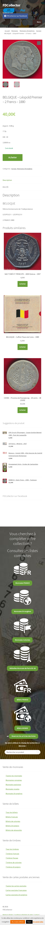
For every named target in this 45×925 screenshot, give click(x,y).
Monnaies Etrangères (22, 611)
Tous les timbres (12, 849)
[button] (39, 43)
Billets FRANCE (22, 699)
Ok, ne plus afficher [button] (18, 922)
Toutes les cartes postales (16, 886)
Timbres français (12, 853)
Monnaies (14, 31)
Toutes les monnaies (14, 776)
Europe (38, 31)
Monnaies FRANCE (22, 583)
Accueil (7, 31)
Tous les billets (12, 812)
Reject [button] (29, 922)
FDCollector (11, 5)
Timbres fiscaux (12, 858)
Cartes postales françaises (16, 890)
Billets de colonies (13, 821)
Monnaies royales (12, 789)
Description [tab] (7, 180)
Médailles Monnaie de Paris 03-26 (23, 668)
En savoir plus (38, 922)
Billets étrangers (12, 826)
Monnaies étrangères (27, 31)
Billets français (12, 817)
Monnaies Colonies (22, 640)
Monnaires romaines (14, 780)
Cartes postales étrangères (16, 895)
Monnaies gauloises (13, 784)
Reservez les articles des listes (24, 736)
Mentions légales (8, 915)
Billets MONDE (22, 728)
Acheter (12, 157)
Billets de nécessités (14, 830)
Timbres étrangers (13, 867)
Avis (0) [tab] (5, 187)
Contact (36, 915)
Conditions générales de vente (23, 915)
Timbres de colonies (14, 862)
